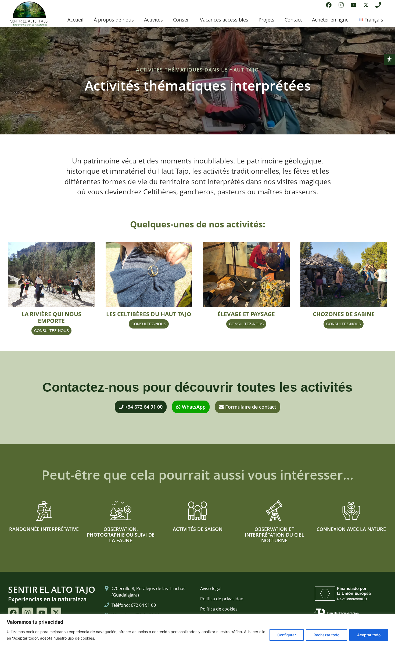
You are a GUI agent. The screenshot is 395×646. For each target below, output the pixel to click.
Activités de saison (197, 529)
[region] (197, 630)
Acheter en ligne (330, 19)
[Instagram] (341, 5)
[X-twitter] (366, 5)
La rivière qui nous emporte (51, 317)
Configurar (286, 635)
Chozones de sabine (344, 314)
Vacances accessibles (224, 19)
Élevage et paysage (246, 314)
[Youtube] (353, 5)
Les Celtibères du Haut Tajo (148, 314)
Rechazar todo (326, 635)
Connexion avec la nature (351, 529)
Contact (293, 19)
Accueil (75, 19)
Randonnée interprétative (44, 529)
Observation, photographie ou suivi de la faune (121, 535)
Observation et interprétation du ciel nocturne (274, 535)
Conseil (181, 19)
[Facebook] (328, 5)
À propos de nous (114, 19)
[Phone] (378, 5)
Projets (266, 19)
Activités (153, 19)
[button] (389, 59)
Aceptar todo (368, 635)
